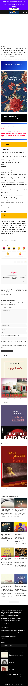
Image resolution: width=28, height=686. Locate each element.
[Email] (25, 262)
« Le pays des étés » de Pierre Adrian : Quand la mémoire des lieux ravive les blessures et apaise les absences (16, 654)
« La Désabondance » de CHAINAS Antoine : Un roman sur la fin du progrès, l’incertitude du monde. (7, 512)
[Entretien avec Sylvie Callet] (4, 668)
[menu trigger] (2, 12)
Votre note (3, 307)
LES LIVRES (3, 46)
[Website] (23, 282)
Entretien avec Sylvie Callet (14, 667)
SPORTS (21, 582)
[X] (4, 623)
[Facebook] (15, 262)
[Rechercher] (26, 12)
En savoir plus (14, 8)
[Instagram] (9, 623)
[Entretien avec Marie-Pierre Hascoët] (4, 661)
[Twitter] (18, 262)
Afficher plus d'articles (14, 273)
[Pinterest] (22, 262)
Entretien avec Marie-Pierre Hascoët (16, 661)
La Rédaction (5, 56)
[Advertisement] (14, 29)
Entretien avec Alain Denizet (9, 636)
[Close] (26, 5)
